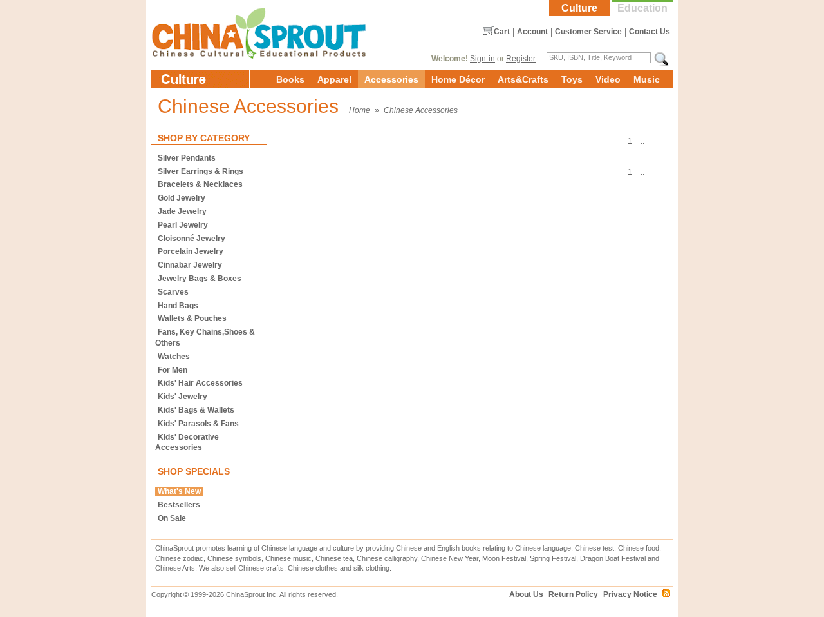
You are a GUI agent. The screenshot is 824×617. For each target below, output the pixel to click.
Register (521, 58)
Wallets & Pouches (192, 318)
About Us (526, 594)
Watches (174, 356)
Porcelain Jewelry (190, 251)
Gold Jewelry (181, 197)
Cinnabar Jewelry (190, 264)
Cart (502, 31)
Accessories (391, 79)
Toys (572, 79)
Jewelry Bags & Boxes (199, 278)
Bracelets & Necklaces (200, 184)
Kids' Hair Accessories (200, 382)
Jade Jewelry (182, 211)
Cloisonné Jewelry (191, 238)
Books (290, 79)
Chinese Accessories (421, 110)
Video (608, 79)
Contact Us (649, 31)
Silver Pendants (187, 157)
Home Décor (458, 79)
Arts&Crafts (523, 79)
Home (359, 110)
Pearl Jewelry (183, 225)
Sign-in (482, 58)
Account (532, 31)
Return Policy (573, 594)
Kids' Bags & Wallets (196, 410)
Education (642, 8)
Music (646, 79)
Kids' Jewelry (182, 396)
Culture (579, 8)
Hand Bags (178, 305)
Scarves (173, 292)
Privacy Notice (630, 594)
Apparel (334, 79)
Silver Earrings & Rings (200, 171)
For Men (172, 370)
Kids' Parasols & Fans (198, 423)
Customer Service (588, 31)
